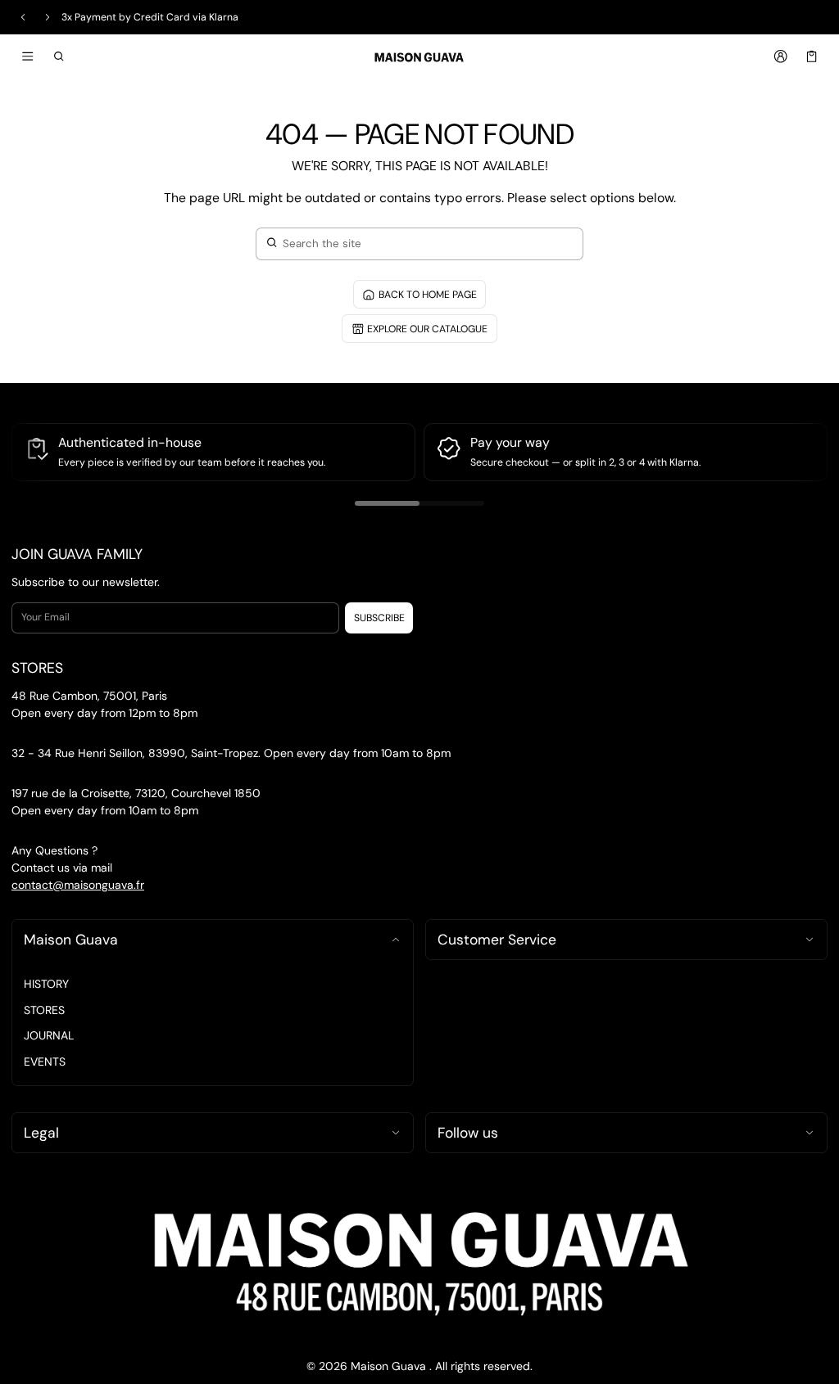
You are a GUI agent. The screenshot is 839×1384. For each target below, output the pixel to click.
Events (45, 1061)
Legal (41, 1133)
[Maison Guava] (419, 55)
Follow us (468, 1133)
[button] (59, 56)
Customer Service (497, 940)
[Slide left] (22, 17)
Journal (49, 1035)
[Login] (780, 56)
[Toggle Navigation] (27, 56)
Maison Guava (71, 940)
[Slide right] (47, 17)
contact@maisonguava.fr (77, 884)
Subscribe (379, 617)
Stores (44, 1010)
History (46, 983)
